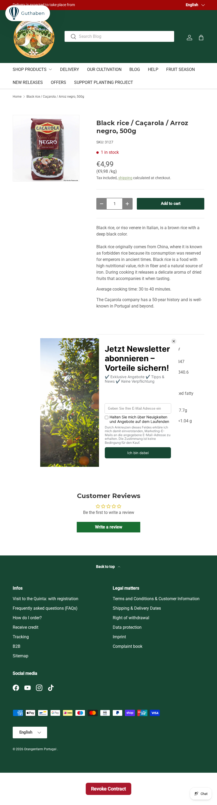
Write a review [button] (108, 527)
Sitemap (20, 655)
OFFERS (58, 82)
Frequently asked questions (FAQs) (45, 608)
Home (17, 96)
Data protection (127, 627)
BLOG (134, 69)
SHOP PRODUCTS (30, 69)
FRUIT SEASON (180, 69)
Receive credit (25, 627)
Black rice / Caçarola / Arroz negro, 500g (55, 96)
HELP (153, 69)
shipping (125, 178)
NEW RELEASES (28, 82)
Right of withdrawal (131, 617)
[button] (201, 37)
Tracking (21, 636)
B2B (16, 646)
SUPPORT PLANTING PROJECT (103, 82)
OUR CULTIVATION (104, 69)
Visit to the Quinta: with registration (45, 598)
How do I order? (27, 617)
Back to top (106, 566)
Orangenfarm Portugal (40, 749)
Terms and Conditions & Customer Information (156, 598)
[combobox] (119, 36)
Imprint (119, 636)
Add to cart (170, 203)
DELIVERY (69, 69)
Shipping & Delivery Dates (137, 608)
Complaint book (127, 646)
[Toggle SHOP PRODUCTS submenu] (50, 69)
